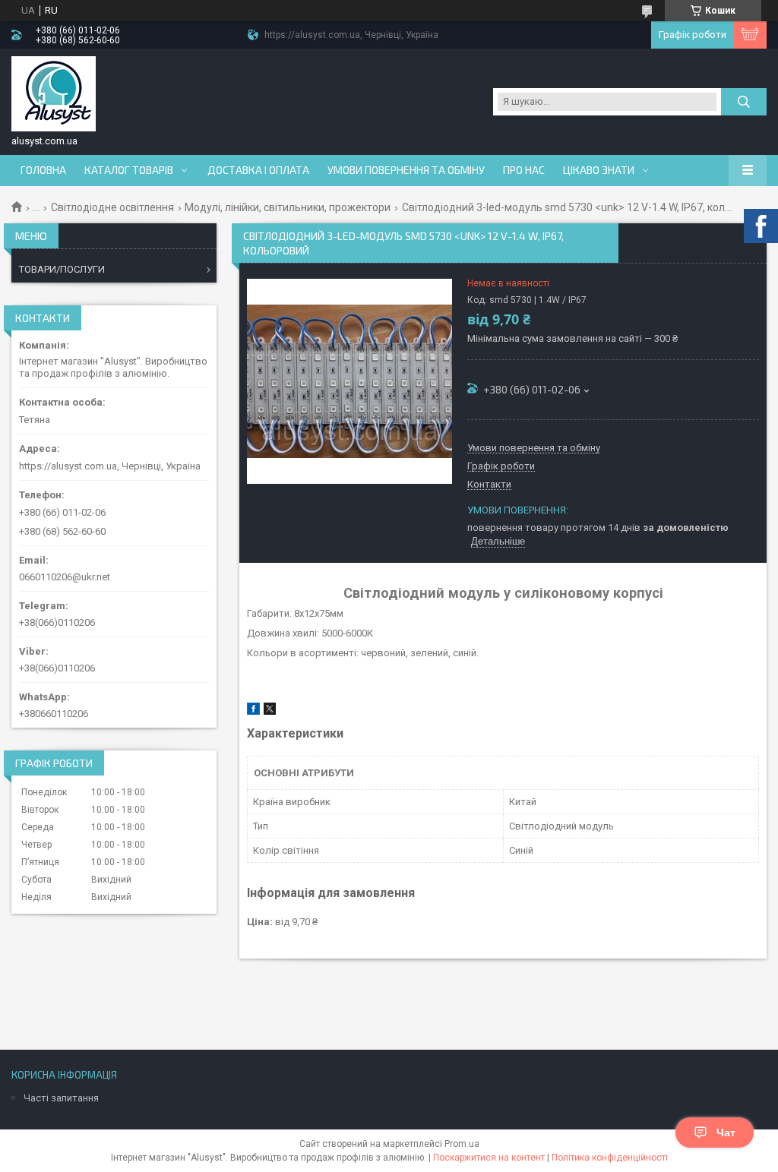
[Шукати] (744, 101)
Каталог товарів (128, 170)
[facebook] (253, 711)
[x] (270, 711)
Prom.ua (461, 1144)
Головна (43, 170)
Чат (725, 1132)
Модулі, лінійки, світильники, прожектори (288, 207)
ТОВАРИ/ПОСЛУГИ (62, 269)
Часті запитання (61, 1098)
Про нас (524, 170)
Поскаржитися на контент (489, 1157)
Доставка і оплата (258, 170)
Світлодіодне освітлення (112, 207)
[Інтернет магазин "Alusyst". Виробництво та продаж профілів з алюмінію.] (53, 94)
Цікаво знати (598, 170)
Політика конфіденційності (610, 1157)
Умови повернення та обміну (406, 170)
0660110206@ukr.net (64, 577)
